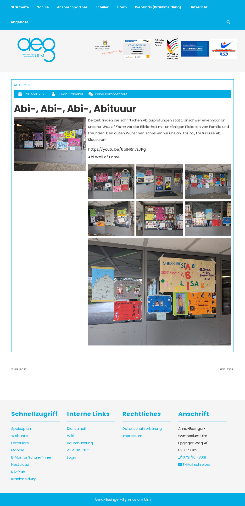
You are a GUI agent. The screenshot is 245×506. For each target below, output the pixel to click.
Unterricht (198, 7)
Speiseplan (21, 428)
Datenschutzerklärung (142, 428)
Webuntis (19, 435)
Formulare (20, 442)
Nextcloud (20, 464)
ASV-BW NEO (78, 450)
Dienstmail (76, 428)
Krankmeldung (24, 478)
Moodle (17, 450)
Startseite (20, 7)
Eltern (122, 7)
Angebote (19, 22)
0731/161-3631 (194, 457)
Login (71, 457)
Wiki (70, 435)
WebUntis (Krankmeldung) (158, 7)
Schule (43, 7)
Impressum (132, 435)
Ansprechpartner (72, 7)
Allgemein (23, 85)
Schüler (102, 7)
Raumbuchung (80, 442)
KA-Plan (18, 471)
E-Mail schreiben (197, 464)
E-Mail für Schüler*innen (31, 457)
